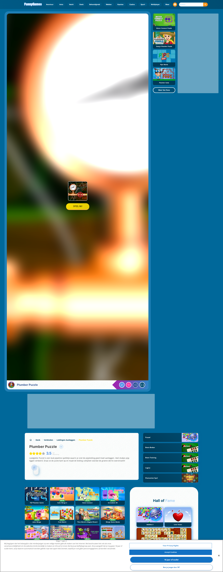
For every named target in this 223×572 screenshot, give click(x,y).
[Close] (219, 555)
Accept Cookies (171, 552)
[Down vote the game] (129, 385)
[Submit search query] (205, 5)
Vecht (71, 4)
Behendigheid (94, 4)
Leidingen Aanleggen (66, 440)
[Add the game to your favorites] (61, 447)
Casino (132, 4)
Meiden (109, 4)
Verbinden (48, 440)
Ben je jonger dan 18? (171, 567)
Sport (143, 4)
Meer (167, 4)
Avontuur (49, 4)
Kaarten (120, 4)
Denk (81, 4)
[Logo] (33, 4)
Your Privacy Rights (170, 545)
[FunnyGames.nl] (30, 440)
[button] (175, 4)
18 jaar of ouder (171, 559)
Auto (61, 4)
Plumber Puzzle (86, 440)
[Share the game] (135, 385)
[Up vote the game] (122, 385)
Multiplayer (155, 4)
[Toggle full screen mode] (142, 385)
